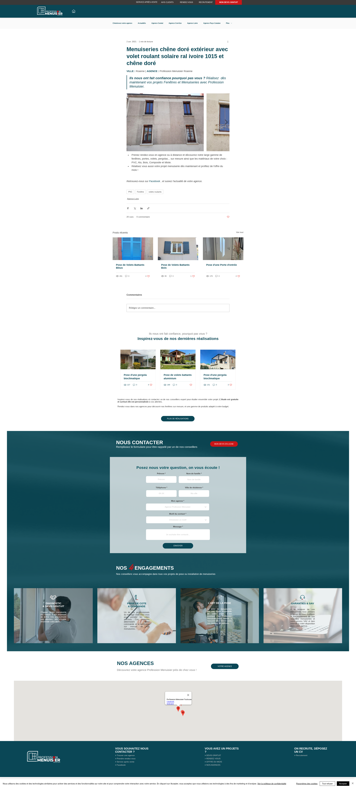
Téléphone (161, 488)
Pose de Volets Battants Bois (175, 266)
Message (177, 527)
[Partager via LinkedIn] (141, 208)
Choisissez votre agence (122, 23)
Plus (227, 23)
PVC (130, 192)
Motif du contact (177, 514)
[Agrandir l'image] (165, 122)
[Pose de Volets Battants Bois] (178, 248)
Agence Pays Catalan (211, 23)
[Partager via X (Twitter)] (134, 208)
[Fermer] (352, 783)
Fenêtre (140, 192)
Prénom (160, 473)
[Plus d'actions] (227, 41)
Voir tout (239, 232)
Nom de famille (193, 473)
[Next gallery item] (226, 122)
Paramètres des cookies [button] (306, 783)
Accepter (343, 783)
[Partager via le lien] (148, 208)
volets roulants (155, 192)
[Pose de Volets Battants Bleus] (133, 248)
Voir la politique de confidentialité (271, 783)
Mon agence (177, 501)
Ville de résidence (193, 488)
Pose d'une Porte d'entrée (221, 265)
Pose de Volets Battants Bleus (130, 266)
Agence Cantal (157, 23)
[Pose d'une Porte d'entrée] (223, 248)
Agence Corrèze (175, 23)
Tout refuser (327, 783)
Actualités (142, 23)
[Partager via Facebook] (128, 208)
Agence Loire (192, 23)
